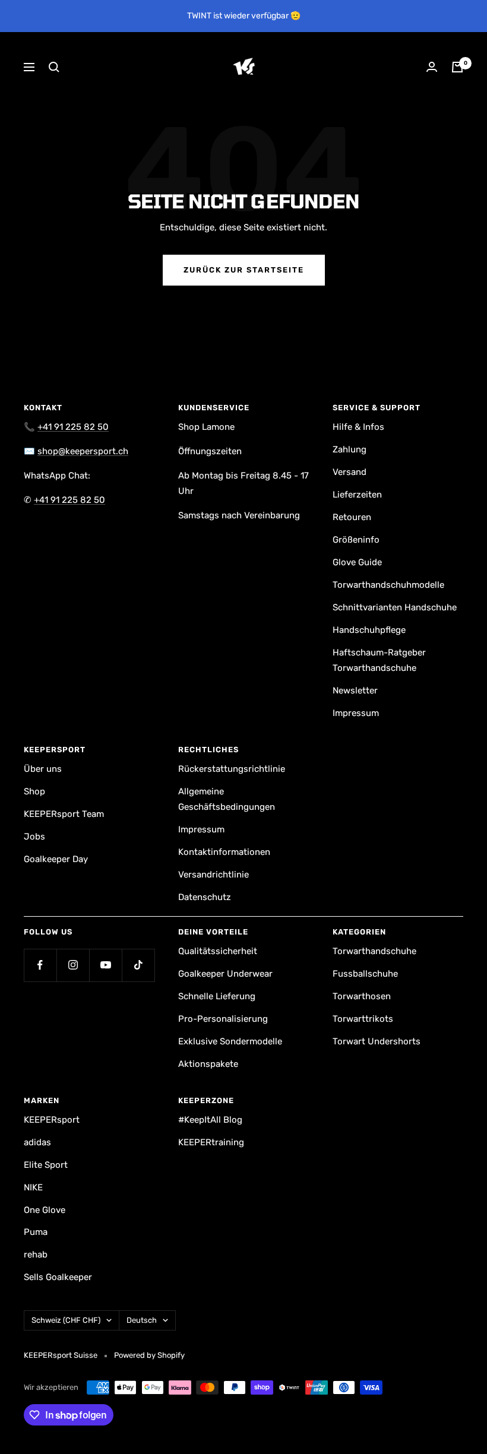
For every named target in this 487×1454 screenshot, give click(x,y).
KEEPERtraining (211, 1142)
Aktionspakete (208, 1064)
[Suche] (54, 67)
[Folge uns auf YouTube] (105, 965)
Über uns (43, 769)
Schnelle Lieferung (216, 996)
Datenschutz (204, 897)
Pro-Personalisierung (223, 1018)
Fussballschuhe (365, 973)
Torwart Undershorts (376, 1041)
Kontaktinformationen (224, 852)
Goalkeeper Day (56, 859)
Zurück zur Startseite (244, 269)
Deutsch (142, 1320)
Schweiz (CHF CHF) (65, 1320)
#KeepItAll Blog (210, 1119)
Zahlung (349, 449)
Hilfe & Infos (358, 427)
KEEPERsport (52, 1119)
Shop (34, 791)
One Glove (44, 1210)
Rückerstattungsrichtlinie (231, 769)
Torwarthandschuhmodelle (388, 584)
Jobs (34, 836)
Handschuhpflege (369, 630)
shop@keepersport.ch (82, 451)
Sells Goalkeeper (58, 1277)
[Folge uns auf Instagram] (72, 965)
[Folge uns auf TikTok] (138, 965)
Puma (36, 1232)
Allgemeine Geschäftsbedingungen (226, 799)
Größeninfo (356, 539)
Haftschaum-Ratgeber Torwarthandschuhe (379, 660)
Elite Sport (46, 1165)
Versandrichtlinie (213, 874)
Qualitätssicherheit (217, 951)
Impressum (356, 713)
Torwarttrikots (363, 1018)
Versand (349, 472)
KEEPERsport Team (64, 814)
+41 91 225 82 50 (73, 427)
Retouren (352, 517)
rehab (36, 1254)
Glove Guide (357, 562)
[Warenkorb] (457, 67)
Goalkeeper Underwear (225, 973)
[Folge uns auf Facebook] (40, 965)
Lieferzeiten (357, 494)
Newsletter (355, 690)
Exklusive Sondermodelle (230, 1041)
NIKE (33, 1187)
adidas (37, 1142)
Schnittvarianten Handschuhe (395, 607)
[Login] (431, 67)
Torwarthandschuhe (374, 951)
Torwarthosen (362, 996)
